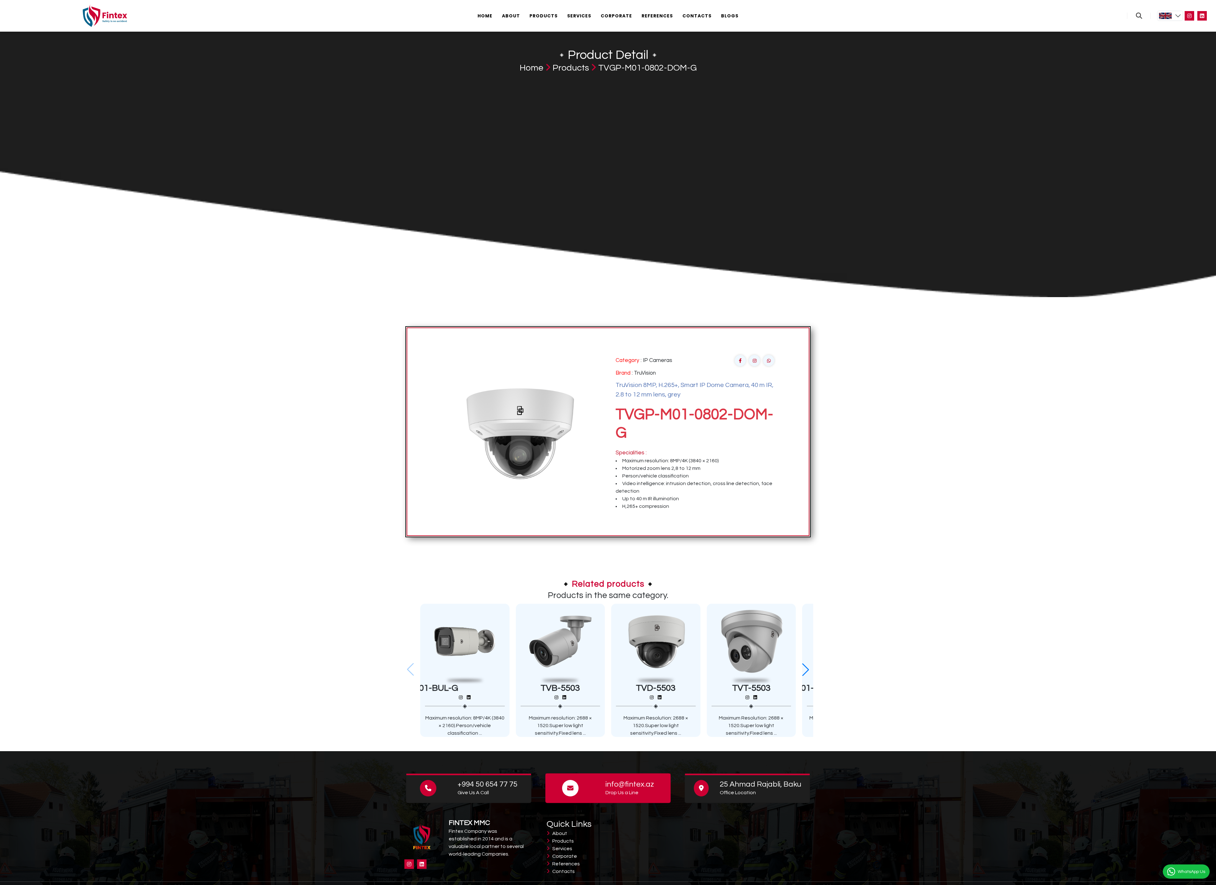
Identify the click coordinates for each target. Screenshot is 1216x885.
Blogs (729, 16)
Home (485, 16)
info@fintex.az (629, 784)
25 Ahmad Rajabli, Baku (760, 784)
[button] (805, 669)
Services (579, 16)
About (511, 16)
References (657, 16)
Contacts (697, 16)
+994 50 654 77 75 (487, 784)
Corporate (616, 16)
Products (543, 16)
